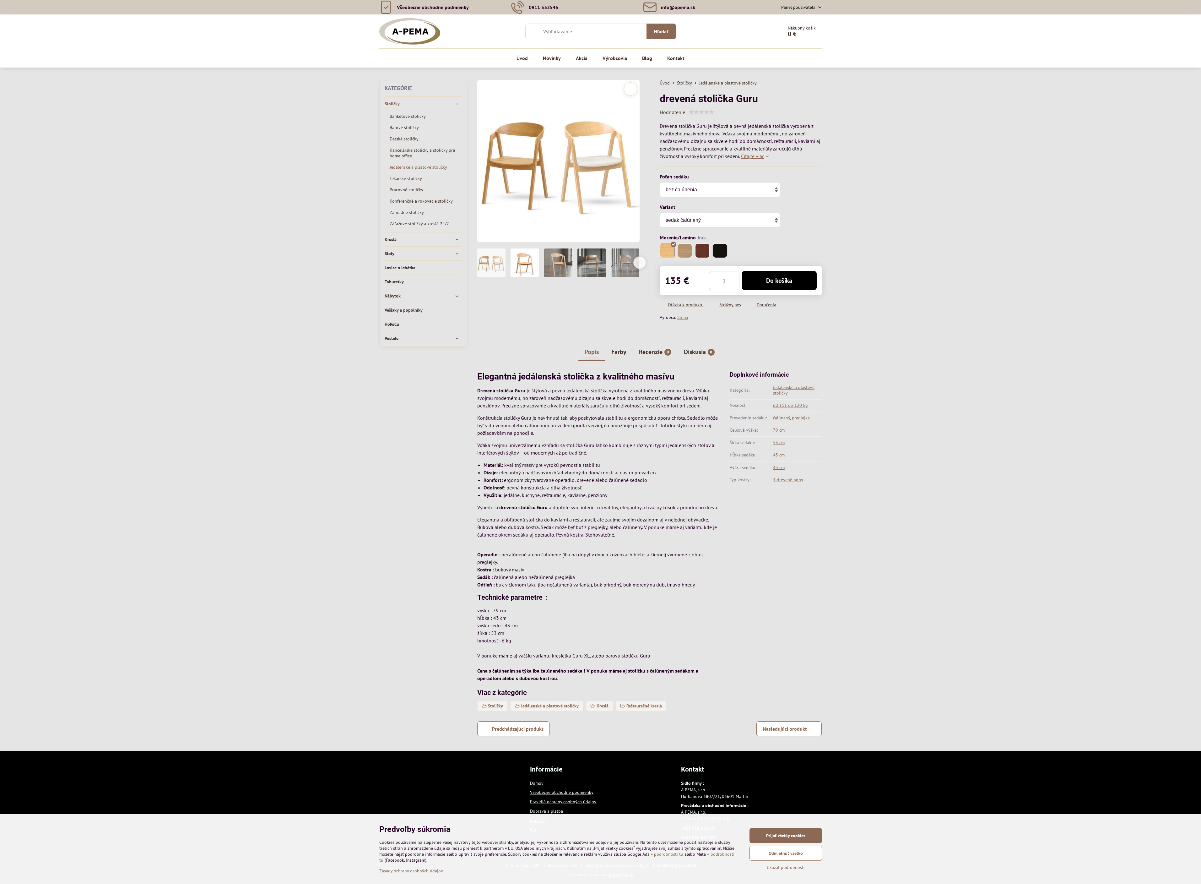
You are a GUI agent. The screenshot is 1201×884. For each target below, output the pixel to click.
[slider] (701, 112)
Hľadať (661, 31)
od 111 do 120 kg (790, 405)
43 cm (779, 455)
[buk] (667, 250)
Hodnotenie (672, 112)
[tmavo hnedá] (702, 250)
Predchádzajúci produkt (518, 729)
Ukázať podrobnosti (786, 867)
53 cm (779, 442)
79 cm (779, 430)
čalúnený (781, 418)
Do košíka (779, 280)
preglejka (801, 418)
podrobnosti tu (668, 854)
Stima (682, 317)
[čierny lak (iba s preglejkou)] (720, 250)
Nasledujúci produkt (785, 729)
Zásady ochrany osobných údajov (411, 871)
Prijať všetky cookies (785, 835)
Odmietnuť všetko (786, 853)
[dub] (684, 250)
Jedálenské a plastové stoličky (793, 390)
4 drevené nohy (788, 480)
